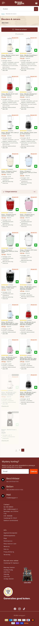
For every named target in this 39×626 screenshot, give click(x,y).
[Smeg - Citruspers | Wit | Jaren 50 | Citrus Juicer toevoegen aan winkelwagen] (35, 245)
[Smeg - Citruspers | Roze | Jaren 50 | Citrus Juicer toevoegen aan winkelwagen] (35, 209)
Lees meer (27, 582)
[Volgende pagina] (22, 450)
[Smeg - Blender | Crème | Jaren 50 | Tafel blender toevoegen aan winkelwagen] (17, 50)
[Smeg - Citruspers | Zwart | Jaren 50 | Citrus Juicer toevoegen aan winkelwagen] (17, 281)
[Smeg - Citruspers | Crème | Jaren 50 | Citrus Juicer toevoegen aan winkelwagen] (17, 166)
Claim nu (34, 471)
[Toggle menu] (3, 3)
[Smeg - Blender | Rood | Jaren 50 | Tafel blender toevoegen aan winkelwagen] (17, 88)
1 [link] (16, 450)
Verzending (7, 554)
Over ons (6, 549)
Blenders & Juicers (11, 13)
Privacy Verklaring (9, 552)
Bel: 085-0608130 (8, 507)
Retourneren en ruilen (10, 543)
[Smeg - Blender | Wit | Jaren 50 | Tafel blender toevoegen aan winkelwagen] (17, 127)
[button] (36, 3)
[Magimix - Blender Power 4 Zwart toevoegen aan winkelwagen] (17, 424)
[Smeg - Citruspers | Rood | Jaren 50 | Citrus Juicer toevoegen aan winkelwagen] (17, 209)
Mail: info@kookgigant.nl (11, 509)
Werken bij (7, 546)
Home (3, 13)
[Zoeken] (36, 9)
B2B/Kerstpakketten (9, 535)
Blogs (5, 538)
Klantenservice (8, 541)
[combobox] (19, 9)
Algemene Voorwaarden (10, 533)
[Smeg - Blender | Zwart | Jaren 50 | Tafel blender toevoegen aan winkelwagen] (35, 127)
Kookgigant (21, 615)
